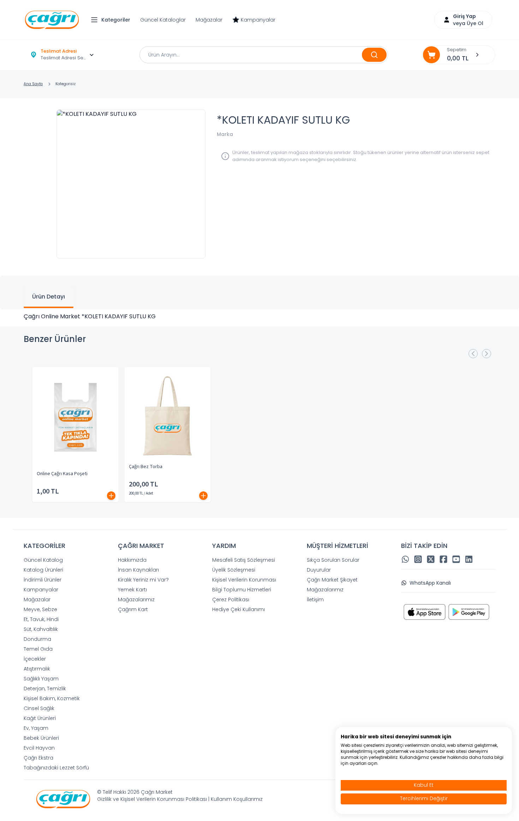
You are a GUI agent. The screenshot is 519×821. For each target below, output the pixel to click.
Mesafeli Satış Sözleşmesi (243, 559)
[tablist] (259, 292)
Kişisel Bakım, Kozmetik (52, 698)
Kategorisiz (65, 84)
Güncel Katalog (43, 559)
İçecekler (35, 658)
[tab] (48, 297)
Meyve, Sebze (40, 609)
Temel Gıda (38, 648)
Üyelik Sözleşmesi (233, 569)
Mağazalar (209, 19)
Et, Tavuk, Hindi (41, 619)
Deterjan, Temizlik (45, 688)
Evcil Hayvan (39, 747)
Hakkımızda (132, 559)
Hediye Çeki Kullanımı (238, 609)
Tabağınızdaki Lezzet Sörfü (56, 767)
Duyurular (319, 569)
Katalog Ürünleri (43, 569)
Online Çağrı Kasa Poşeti (62, 473)
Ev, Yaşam (36, 728)
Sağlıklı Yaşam (41, 678)
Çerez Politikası (230, 599)
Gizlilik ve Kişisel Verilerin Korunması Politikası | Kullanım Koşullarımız (180, 799)
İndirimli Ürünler (42, 579)
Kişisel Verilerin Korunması (244, 579)
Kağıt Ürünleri (40, 718)
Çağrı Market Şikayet (332, 579)
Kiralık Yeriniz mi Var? (143, 579)
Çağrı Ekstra (38, 757)
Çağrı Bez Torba (145, 466)
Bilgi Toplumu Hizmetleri (241, 589)
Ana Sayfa (33, 84)
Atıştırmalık (37, 668)
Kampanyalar (258, 19)
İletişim (315, 599)
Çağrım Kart (133, 609)
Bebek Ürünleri (41, 738)
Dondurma (37, 639)
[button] (112, 20)
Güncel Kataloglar (163, 19)
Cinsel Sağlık (39, 708)
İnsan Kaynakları (138, 569)
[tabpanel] (259, 316)
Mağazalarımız (136, 599)
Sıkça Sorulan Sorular (333, 559)
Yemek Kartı (132, 589)
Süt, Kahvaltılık (41, 629)
